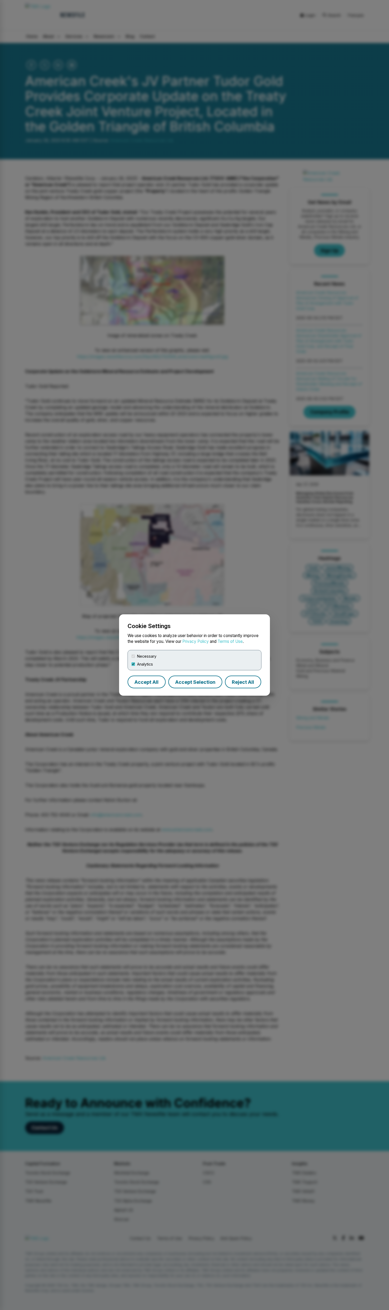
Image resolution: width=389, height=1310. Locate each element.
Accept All (146, 682)
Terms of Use (230, 641)
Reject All (243, 682)
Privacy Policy (195, 641)
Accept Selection (195, 682)
